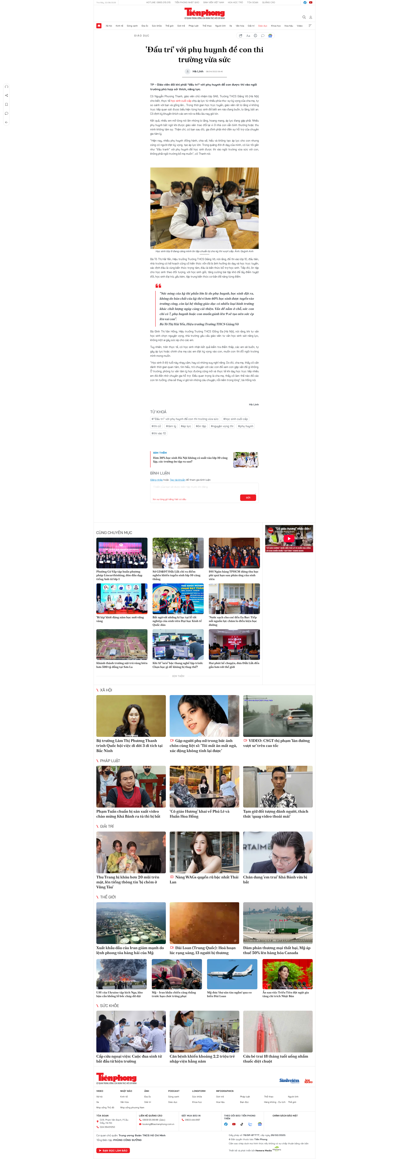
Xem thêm (310, 25)
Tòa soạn (252, 2)
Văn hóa (240, 25)
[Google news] (261, 1124)
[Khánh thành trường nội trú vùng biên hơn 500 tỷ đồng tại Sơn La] (121, 644)
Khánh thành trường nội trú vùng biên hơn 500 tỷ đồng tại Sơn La (121, 665)
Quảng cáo (268, 2)
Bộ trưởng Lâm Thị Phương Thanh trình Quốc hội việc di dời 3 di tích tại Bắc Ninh (129, 745)
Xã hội (109, 25)
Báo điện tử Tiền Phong (205, 13)
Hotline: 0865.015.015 (158, 2)
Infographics (225, 1091)
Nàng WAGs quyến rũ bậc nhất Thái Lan (204, 879)
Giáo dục (262, 25)
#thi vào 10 (159, 433)
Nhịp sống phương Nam (132, 1107)
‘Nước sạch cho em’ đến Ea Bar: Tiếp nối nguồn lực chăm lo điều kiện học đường (233, 621)
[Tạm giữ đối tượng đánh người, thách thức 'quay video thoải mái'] (278, 787)
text (248, 35)
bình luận (263, 35)
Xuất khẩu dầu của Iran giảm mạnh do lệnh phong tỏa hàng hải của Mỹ (130, 950)
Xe (230, 25)
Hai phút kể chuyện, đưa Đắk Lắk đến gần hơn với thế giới (234, 665)
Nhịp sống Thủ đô (105, 1107)
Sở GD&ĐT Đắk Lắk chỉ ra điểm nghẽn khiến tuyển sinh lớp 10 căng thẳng (176, 575)
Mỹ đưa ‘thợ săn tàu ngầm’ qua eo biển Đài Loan (229, 994)
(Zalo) (162, 1119)
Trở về (6, 122)
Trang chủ (98, 25)
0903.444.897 (192, 1119)
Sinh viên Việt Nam (213, 2)
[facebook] (305, 2)
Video (300, 25)
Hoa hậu (289, 25)
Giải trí (251, 25)
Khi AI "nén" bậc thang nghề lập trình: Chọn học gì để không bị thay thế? (178, 665)
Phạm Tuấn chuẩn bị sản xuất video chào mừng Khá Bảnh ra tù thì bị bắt (128, 814)
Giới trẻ (181, 25)
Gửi (248, 497)
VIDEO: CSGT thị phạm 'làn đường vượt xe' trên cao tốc (276, 743)
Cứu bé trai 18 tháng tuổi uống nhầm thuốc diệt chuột (275, 1059)
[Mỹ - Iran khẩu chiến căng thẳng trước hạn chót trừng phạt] (177, 974)
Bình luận (6, 113)
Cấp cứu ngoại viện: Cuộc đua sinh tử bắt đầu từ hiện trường (129, 1059)
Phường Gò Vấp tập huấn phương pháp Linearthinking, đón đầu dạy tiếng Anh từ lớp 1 (119, 575)
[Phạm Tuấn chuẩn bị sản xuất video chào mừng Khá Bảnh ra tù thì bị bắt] (131, 787)
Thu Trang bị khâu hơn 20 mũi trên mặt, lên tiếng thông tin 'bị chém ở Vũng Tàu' (127, 882)
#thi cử (156, 426)
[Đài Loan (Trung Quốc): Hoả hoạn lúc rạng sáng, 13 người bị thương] (204, 923)
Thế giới (169, 25)
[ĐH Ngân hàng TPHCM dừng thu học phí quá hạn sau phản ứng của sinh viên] (234, 553)
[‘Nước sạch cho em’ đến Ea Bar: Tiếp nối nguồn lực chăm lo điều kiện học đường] (234, 598)
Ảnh (146, 1091)
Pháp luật (194, 25)
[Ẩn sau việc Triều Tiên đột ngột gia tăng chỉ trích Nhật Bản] (287, 974)
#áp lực (186, 426)
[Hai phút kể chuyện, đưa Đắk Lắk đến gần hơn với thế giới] (234, 644)
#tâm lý (171, 426)
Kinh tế (119, 25)
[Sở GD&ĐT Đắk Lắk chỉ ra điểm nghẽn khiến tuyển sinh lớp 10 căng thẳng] (178, 553)
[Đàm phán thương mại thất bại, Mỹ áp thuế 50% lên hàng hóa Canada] (278, 923)
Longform (198, 1091)
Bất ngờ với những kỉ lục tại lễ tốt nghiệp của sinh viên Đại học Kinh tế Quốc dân (177, 621)
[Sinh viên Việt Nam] (289, 1081)
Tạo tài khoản (177, 479)
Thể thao (207, 25)
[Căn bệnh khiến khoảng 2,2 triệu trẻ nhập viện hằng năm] (204, 1031)
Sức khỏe (157, 25)
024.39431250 (107, 1127)
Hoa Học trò (235, 2)
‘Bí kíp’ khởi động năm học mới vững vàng (120, 619)
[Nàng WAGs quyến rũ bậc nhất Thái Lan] (204, 852)
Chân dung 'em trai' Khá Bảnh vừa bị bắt (275, 879)
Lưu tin (6, 104)
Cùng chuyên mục (114, 532)
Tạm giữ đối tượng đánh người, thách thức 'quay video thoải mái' (275, 814)
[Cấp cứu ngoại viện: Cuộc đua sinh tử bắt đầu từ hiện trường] (131, 1031)
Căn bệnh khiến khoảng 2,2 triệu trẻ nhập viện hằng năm (202, 1059)
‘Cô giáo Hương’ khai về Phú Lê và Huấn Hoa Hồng (199, 814)
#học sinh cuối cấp (235, 419)
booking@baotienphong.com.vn (158, 1124)
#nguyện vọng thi (222, 426)
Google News (270, 35)
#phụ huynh (245, 426)
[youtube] (311, 2)
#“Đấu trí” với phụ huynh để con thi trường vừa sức (185, 419)
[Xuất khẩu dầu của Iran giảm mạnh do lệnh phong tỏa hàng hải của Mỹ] (131, 923)
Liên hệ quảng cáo (150, 1115)
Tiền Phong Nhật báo (187, 2)
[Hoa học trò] (309, 1081)
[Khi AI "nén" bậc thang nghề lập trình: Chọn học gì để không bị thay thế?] (178, 644)
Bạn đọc (244, 1102)
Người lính (220, 25)
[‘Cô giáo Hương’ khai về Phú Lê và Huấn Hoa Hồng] (204, 787)
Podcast (174, 1091)
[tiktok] (243, 1124)
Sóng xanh (132, 25)
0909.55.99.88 (150, 1119)
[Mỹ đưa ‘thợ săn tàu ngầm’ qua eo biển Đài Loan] (232, 974)
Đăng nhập (156, 479)
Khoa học (276, 25)
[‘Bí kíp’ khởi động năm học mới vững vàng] (121, 598)
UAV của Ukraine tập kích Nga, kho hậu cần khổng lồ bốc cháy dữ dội (119, 994)
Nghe (6, 86)
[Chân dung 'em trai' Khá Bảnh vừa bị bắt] (278, 852)
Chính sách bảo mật (285, 1115)
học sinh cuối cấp (181, 100)
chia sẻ (241, 35)
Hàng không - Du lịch (275, 1102)
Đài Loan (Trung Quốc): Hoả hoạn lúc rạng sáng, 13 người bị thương (203, 950)
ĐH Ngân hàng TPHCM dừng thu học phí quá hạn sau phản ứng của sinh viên (234, 575)
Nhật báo (126, 1091)
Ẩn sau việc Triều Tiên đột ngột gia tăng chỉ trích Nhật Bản (285, 994)
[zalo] (252, 1124)
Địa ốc (145, 25)
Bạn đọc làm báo (115, 1150)
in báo (255, 35)
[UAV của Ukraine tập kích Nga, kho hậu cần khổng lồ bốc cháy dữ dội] (121, 974)
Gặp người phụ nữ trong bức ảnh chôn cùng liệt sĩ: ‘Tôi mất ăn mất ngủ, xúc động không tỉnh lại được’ (203, 745)
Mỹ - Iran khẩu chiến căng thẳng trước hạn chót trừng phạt (174, 994)
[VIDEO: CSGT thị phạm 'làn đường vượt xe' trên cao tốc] (278, 716)
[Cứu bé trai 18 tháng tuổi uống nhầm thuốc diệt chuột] (278, 1031)
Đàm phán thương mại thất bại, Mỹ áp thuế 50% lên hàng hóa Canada (276, 950)
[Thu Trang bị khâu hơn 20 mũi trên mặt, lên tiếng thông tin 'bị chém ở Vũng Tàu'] (131, 852)
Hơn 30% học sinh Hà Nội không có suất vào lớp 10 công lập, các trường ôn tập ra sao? (190, 459)
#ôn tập (201, 426)
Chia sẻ (6, 95)
